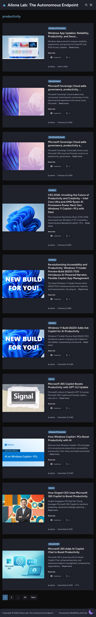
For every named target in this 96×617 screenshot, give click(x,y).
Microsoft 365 (54, 544)
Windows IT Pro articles (57, 28)
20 (25, 597)
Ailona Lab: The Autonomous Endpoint (43, 5)
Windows (52, 190)
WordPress (74, 613)
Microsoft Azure (54, 81)
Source (51, 379)
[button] (91, 612)
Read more (74, 47)
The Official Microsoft (56, 137)
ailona (52, 66)
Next (33, 597)
